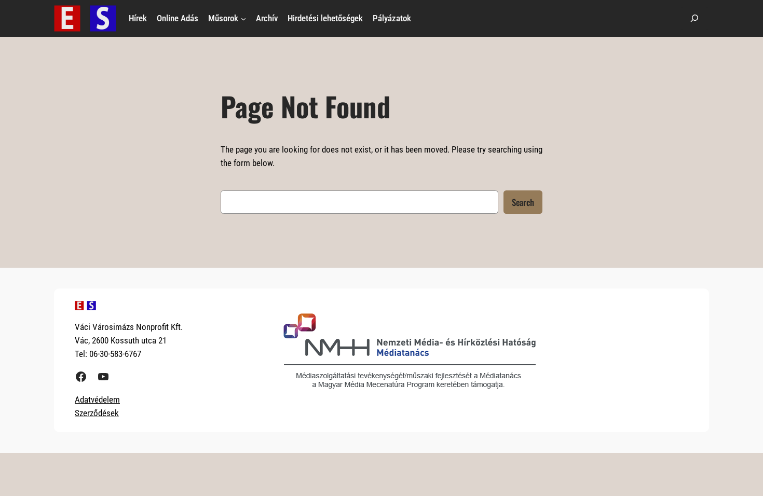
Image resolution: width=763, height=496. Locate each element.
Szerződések (97, 413)
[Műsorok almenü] (243, 18)
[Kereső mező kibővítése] (694, 18)
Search (523, 202)
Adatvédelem (97, 399)
